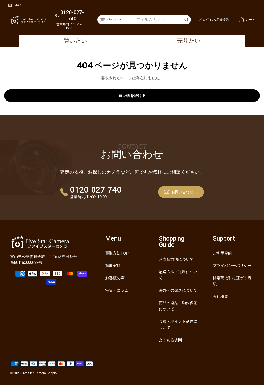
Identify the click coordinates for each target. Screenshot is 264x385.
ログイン (209, 19)
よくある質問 (170, 340)
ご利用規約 (222, 253)
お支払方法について (176, 259)
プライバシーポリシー (232, 265)
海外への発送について (178, 290)
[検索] (186, 19)
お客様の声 (115, 278)
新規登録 (222, 19)
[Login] (201, 19)
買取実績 (113, 265)
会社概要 (220, 296)
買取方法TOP (117, 253)
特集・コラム (116, 290)
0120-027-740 (72, 15)
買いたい (75, 40)
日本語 (16, 4)
